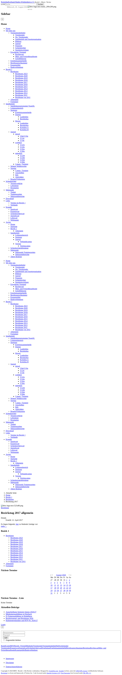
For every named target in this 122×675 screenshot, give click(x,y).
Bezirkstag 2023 (21, 74)
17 (51, 588)
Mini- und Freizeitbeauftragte (26, 56)
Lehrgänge (14, 186)
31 (51, 593)
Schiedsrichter (20, 48)
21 (64, 588)
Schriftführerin (20, 59)
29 (67, 591)
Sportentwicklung (22, 50)
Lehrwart (13, 218)
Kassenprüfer (15, 65)
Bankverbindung (16, 67)
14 (64, 585)
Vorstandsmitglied (49, 646)
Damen (18, 115)
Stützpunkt (10, 190)
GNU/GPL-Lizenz (81, 671)
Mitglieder (29, 646)
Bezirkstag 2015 (21, 87)
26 (58, 591)
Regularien (14, 188)
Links (8, 201)
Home (8, 29)
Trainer (13, 192)
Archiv (8, 222)
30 (70, 591)
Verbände (14, 205)
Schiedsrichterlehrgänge (19, 248)
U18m (22, 162)
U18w (22, 151)
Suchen (40, 4)
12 (58, 585)
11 (55, 585)
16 (70, 585)
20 (61, 588)
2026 (64, 575)
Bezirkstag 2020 (21, 76)
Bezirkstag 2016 (21, 84)
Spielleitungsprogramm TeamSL (22, 106)
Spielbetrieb (10, 104)
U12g (22, 138)
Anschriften (19, 173)
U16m (22, 160)
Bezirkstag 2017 (21, 82)
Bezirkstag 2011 (21, 95)
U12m (22, 155)
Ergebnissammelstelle (18, 61)
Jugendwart (14, 216)
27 (61, 591)
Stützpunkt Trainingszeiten (25, 252)
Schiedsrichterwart (17, 214)
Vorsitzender (20, 35)
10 (51, 585)
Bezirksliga (24, 119)
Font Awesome (65, 673)
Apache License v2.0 (53, 673)
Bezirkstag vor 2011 (22, 97)
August (59, 575)
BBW (12, 646)
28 (64, 591)
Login (3, 625)
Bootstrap (4, 673)
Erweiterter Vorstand (18, 52)
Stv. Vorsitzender (21, 37)
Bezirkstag (14, 72)
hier (17, 524)
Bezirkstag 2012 (21, 93)
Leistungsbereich (16, 108)
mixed (17, 134)
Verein (23, 646)
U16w (22, 149)
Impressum (10, 659)
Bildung (18, 41)
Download (10, 199)
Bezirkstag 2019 (21, 78)
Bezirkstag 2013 (21, 91)
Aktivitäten (19, 177)
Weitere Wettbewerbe (18, 166)
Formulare (14, 102)
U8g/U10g (24, 136)
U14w (22, 147)
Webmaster (14, 220)
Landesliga (24, 117)
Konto (7, 646)
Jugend (18, 44)
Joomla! (61, 671)
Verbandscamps (26, 242)
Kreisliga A (24, 128)
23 (70, 588)
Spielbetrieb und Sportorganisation (28, 39)
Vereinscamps (25, 246)
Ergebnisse (46, 648)
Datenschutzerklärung (14, 667)
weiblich (18, 143)
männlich (18, 153)
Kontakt (9, 207)
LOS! (3, 4)
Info (16, 175)
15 (67, 585)
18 (55, 588)
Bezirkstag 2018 (21, 80)
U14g (22, 140)
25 (55, 591)
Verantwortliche (16, 183)
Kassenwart (14, 211)
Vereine (13, 168)
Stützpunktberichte (17, 196)
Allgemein (14, 100)
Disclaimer (10, 663)
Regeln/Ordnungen (17, 179)
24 (51, 591)
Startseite (13, 227)
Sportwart (14, 209)
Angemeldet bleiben (13, 640)
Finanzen (18, 46)
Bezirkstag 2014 (21, 89)
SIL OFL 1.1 (87, 673)
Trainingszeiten (16, 194)
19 (58, 588)
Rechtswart (19, 54)
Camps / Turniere (21, 164)
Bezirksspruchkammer (18, 63)
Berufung (86, 648)
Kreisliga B (24, 130)
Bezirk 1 (9, 69)
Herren (17, 121)
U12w (22, 145)
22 (67, 588)
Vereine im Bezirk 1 (17, 203)
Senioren (13, 110)
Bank (3, 646)
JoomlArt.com (53, 671)
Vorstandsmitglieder (17, 33)
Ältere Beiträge (16, 257)
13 (61, 585)
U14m (22, 158)
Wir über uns (10, 31)
